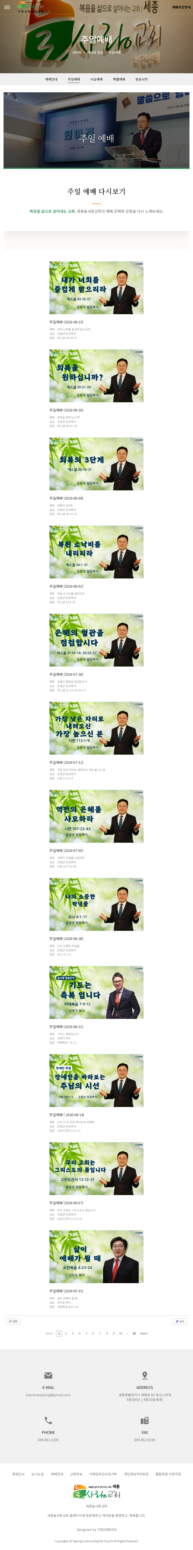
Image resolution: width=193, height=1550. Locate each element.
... (127, 1333)
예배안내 (57, 1474)
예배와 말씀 (95, 52)
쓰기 (181, 1321)
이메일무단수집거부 (103, 1474)
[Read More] (96, 300)
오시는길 (38, 1474)
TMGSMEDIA (107, 1529)
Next (144, 1333)
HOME (77, 52)
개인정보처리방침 (136, 1474)
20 (134, 1333)
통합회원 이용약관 (168, 1474)
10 (120, 1333)
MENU (7, 7)
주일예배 (115, 52)
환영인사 (18, 1474)
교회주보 (76, 1474)
